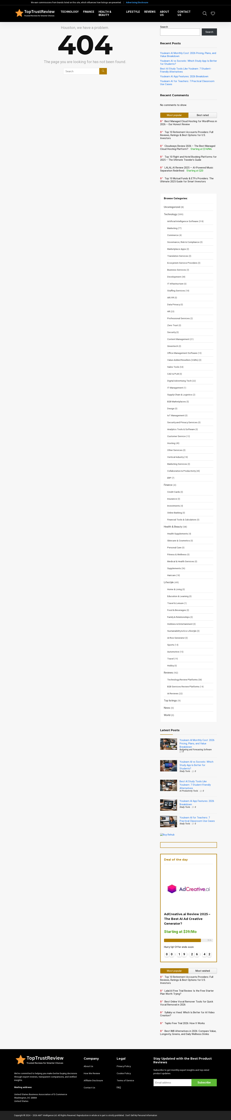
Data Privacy (173, 304)
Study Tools (185, 771)
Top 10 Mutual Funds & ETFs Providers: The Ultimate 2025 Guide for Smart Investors (187, 180)
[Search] (103, 71)
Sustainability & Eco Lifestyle (182, 631)
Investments (173, 505)
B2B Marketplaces (176, 401)
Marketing (172, 228)
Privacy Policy (124, 1066)
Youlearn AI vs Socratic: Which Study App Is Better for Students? (196, 765)
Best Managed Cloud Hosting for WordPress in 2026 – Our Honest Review (188, 123)
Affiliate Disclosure (93, 1080)
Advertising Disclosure (137, 2)
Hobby (170, 665)
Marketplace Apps (176, 249)
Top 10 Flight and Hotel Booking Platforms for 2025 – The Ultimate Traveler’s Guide (188, 158)
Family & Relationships (178, 617)
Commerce (173, 235)
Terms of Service (125, 1080)
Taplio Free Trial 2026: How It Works (185, 1023)
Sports (170, 644)
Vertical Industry (175, 457)
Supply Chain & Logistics (179, 394)
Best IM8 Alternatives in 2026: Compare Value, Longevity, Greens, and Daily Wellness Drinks (188, 1033)
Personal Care (174, 547)
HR (168, 311)
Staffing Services (176, 290)
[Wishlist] (213, 14)
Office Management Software (182, 353)
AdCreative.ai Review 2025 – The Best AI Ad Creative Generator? (187, 918)
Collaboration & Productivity (181, 471)
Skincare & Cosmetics (178, 540)
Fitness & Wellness (177, 554)
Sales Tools (173, 366)
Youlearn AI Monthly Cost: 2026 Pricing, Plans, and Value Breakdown (197, 743)
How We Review (92, 1073)
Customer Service (176, 436)
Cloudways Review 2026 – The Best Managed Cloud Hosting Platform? (187, 147)
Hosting (171, 443)
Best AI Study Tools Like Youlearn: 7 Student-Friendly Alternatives (195, 785)
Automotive (173, 651)
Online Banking (174, 512)
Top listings (170, 700)
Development (174, 276)
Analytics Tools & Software (181, 429)
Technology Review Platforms (182, 679)
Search (164, 26)
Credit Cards (173, 491)
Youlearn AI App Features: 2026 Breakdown (184, 76)
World (167, 715)
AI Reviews (172, 693)
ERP (169, 477)
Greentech (172, 346)
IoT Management (175, 415)
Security (171, 332)
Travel (170, 658)
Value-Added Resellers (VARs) (182, 360)
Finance (88, 11)
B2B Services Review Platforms (183, 686)
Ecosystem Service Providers (182, 262)
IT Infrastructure (175, 283)
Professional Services (178, 318)
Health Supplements (177, 533)
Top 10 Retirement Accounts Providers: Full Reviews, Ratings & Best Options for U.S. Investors (186, 135)
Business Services (176, 269)
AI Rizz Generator (176, 637)
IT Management (175, 387)
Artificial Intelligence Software (182, 221)
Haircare (171, 575)
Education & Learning (178, 596)
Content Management (178, 339)
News (167, 707)
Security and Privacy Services (182, 422)
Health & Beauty (105, 13)
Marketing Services (177, 464)
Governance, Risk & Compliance (183, 242)
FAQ (119, 1087)
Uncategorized (172, 207)
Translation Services (177, 256)
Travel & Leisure (175, 603)
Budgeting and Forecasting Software (196, 749)
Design (170, 408)
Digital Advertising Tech (179, 380)
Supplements (174, 568)
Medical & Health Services (180, 561)
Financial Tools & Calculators (181, 519)
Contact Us (184, 13)
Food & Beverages (176, 610)
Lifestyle (133, 11)
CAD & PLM (173, 373)
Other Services (174, 450)
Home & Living (174, 589)
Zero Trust (172, 325)
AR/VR (170, 297)
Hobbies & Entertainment (180, 624)
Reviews (150, 11)
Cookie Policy (124, 1073)
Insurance (172, 498)
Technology (70, 11)
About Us (164, 13)
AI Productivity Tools (189, 791)
